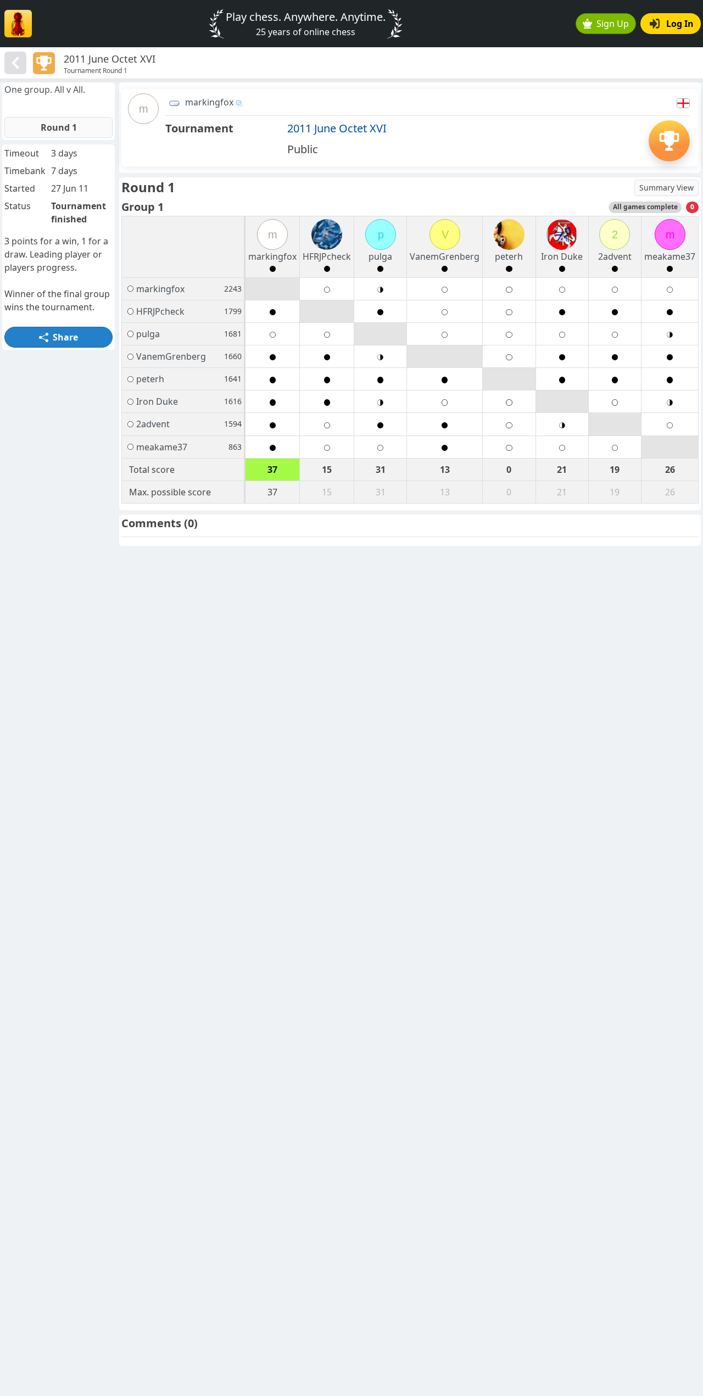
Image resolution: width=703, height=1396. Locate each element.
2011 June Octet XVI (337, 128)
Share (65, 337)
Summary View (666, 187)
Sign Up (612, 24)
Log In (680, 24)
